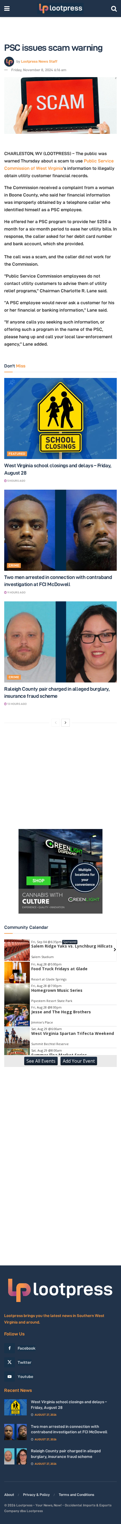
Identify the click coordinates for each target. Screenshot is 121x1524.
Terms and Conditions (76, 1494)
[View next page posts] (65, 723)
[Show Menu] (7, 8)
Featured (17, 453)
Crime (14, 565)
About (9, 1494)
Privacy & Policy (36, 1494)
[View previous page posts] (55, 723)
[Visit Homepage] (60, 8)
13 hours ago (17, 703)
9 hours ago (16, 592)
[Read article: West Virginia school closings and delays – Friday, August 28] (60, 418)
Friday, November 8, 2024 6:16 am (38, 70)
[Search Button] (114, 8)
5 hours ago (16, 480)
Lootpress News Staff (39, 61)
